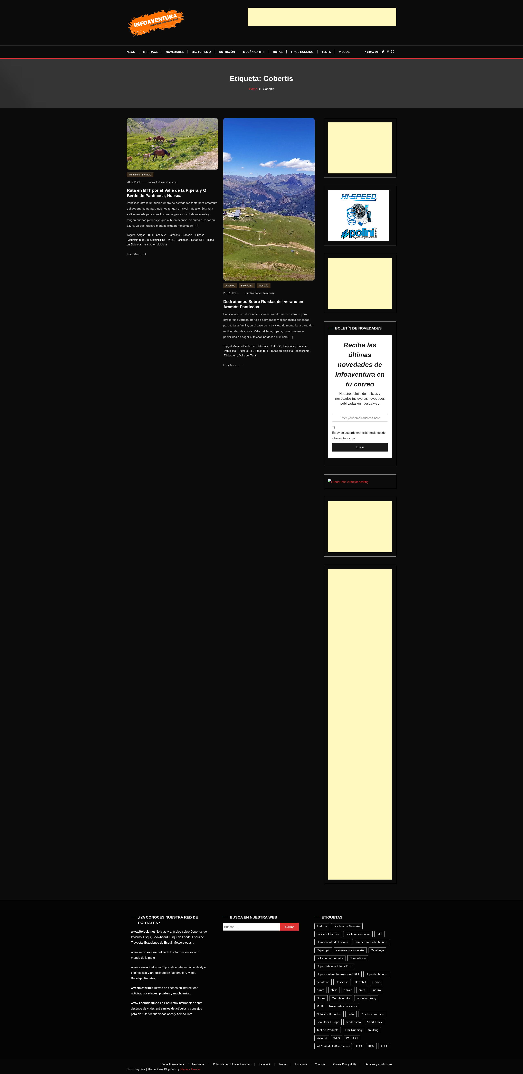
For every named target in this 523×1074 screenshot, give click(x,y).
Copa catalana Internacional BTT (338, 974)
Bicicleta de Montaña (346, 926)
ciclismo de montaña (330, 958)
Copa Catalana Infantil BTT (334, 966)
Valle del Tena (247, 355)
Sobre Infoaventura (172, 1064)
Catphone (174, 234)
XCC (359, 1046)
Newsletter (198, 1064)
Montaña (263, 285)
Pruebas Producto (372, 1014)
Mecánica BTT (254, 51)
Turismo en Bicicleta (140, 174)
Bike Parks (247, 285)
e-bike (376, 982)
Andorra (322, 926)
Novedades (175, 51)
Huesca (199, 234)
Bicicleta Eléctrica (328, 934)
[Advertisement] (322, 17)
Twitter (283, 1064)
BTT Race (150, 51)
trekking (373, 1030)
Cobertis (187, 234)
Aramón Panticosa (244, 346)
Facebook (264, 1064)
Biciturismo (201, 51)
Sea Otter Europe (328, 1022)
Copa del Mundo (376, 974)
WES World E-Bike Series (333, 1046)
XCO (384, 1046)
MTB (171, 239)
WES (336, 1038)
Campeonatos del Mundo (370, 942)
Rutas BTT (197, 239)
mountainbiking (156, 239)
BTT (150, 234)
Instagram (301, 1064)
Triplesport (230, 355)
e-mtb (320, 990)
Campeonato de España (332, 942)
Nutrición (227, 51)
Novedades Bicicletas (343, 1006)
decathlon (323, 982)
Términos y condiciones (378, 1064)
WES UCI (352, 1038)
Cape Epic (323, 950)
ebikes (348, 990)
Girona (321, 998)
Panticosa (182, 239)
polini (351, 1014)
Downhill (360, 982)
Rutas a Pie (246, 350)
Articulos (230, 285)
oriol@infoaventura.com (163, 182)
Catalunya (377, 950)
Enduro (376, 990)
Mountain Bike (135, 239)
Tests (326, 51)
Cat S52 (161, 234)
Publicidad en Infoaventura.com (231, 1064)
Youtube (320, 1064)
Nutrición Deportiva (329, 1014)
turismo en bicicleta (155, 244)
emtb (362, 990)
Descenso (342, 982)
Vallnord (322, 1038)
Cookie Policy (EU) (344, 1064)
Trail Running (302, 51)
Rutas (278, 51)
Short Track (374, 1022)
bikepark (263, 346)
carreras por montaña (350, 950)
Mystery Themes (190, 1069)
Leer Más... (134, 254)
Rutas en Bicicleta (282, 350)
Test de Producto (328, 1030)
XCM (371, 1046)
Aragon (141, 234)
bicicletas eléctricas (357, 934)
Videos (344, 51)
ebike (334, 990)
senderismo (302, 350)
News (131, 51)
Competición (358, 958)
